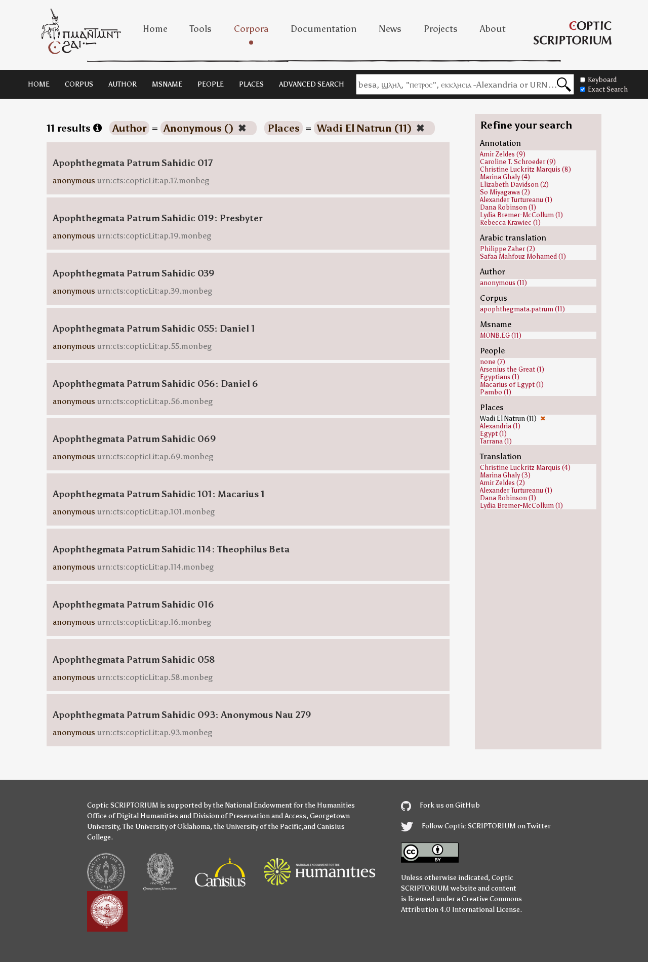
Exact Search (608, 89)
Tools (201, 28)
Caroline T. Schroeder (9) (518, 162)
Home (155, 28)
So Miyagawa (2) (505, 192)
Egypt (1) (493, 433)
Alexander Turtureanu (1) (516, 200)
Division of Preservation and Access (249, 816)
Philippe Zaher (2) (507, 249)
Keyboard (602, 79)
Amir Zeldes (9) (502, 154)
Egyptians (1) (499, 377)
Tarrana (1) (496, 441)
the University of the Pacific (258, 826)
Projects (441, 28)
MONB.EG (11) (500, 335)
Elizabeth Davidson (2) (514, 184)
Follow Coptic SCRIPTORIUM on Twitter (485, 826)
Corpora (251, 28)
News (390, 28)
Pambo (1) (495, 392)
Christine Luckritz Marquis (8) (525, 169)
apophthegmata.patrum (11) (522, 309)
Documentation (323, 28)
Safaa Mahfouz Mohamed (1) (523, 256)
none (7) (492, 362)
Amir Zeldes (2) (502, 483)
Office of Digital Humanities (132, 816)
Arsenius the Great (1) (512, 369)
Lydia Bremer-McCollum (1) (521, 215)
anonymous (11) (503, 283)
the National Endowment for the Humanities (284, 805)
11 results (70, 128)
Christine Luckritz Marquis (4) (525, 467)
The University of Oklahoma (166, 826)
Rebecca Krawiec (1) (510, 222)
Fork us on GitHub (449, 805)
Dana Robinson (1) (508, 207)
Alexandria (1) (500, 426)
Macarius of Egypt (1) (512, 384)
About (493, 28)
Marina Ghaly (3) (505, 475)
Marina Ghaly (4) (505, 177)
